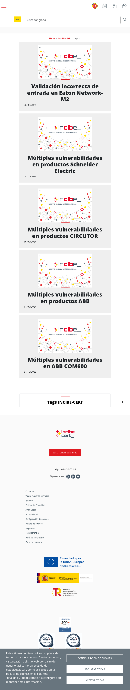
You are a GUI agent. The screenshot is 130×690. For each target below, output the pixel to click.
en (17, 19)
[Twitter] (68, 476)
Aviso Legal (31, 509)
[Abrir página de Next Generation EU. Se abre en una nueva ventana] (65, 563)
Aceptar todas (94, 680)
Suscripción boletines (65, 452)
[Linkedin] (73, 476)
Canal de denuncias (34, 542)
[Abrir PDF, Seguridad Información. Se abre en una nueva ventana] (46, 641)
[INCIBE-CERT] (65, 434)
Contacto (30, 491)
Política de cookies (34, 523)
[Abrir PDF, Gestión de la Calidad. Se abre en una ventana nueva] (73, 641)
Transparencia (32, 532)
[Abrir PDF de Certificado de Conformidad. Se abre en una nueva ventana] (65, 623)
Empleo (29, 500)
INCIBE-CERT (64, 38)
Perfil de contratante (35, 537)
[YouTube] (78, 476)
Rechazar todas (94, 669)
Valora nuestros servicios (37, 496)
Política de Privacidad (35, 505)
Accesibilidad (32, 514)
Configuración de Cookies (95, 658)
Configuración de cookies (37, 519)
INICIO (52, 38)
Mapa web (30, 528)
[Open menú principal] (3, 5)
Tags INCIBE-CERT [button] (65, 402)
